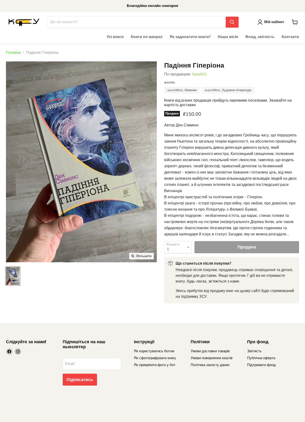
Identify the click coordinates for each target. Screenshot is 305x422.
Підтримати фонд (261, 364)
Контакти (290, 37)
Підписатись (79, 379)
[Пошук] (232, 22)
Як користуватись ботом (154, 351)
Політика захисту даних (210, 364)
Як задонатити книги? (190, 37)
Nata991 (199, 74)
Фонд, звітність (259, 37)
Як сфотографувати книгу (155, 358)
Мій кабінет (274, 22)
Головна (13, 52)
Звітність (254, 351)
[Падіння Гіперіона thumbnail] (12, 276)
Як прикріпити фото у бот (154, 364)
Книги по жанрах (147, 37)
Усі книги (115, 37)
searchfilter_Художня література (228, 90)
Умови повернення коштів (212, 358)
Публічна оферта (261, 358)
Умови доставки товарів (210, 351)
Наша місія (228, 37)
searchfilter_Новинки (182, 90)
